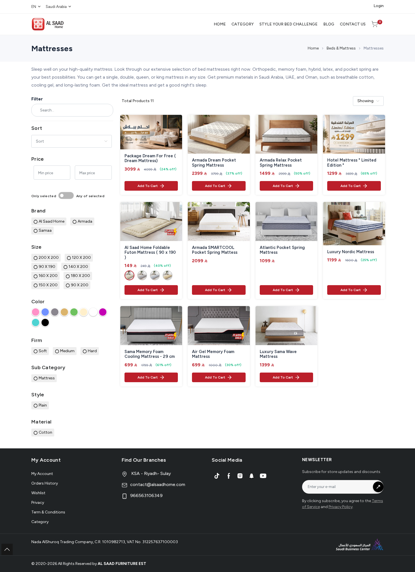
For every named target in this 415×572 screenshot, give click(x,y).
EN (33, 7)
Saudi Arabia (56, 7)
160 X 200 (48, 275)
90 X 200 (79, 285)
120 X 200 (81, 257)
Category (40, 521)
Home (313, 48)
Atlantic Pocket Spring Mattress (282, 250)
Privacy (37, 502)
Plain (43, 405)
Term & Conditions (48, 512)
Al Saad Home (51, 221)
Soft (43, 351)
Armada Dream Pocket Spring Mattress (214, 163)
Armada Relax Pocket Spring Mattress (281, 163)
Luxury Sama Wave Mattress (278, 354)
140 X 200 (78, 266)
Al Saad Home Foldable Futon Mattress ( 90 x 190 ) (150, 252)
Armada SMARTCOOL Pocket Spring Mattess (214, 250)
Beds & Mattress (341, 48)
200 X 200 (49, 257)
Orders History (44, 483)
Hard (92, 351)
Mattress (47, 378)
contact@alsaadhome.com (157, 484)
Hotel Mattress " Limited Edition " (351, 163)
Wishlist (38, 493)
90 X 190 (47, 266)
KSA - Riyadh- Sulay (150, 473)
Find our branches (144, 460)
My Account (42, 473)
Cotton (45, 432)
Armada (85, 221)
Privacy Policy (341, 506)
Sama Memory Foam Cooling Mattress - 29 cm (149, 354)
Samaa (45, 230)
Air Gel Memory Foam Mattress (213, 354)
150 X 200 (48, 285)
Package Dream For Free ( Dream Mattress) (150, 159)
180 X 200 (80, 275)
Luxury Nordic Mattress (350, 252)
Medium (67, 351)
